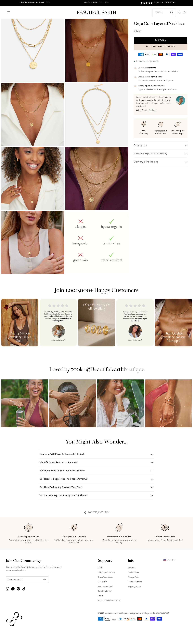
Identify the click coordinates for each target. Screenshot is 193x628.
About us (131, 568)
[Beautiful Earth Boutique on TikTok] (24, 588)
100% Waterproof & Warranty (150, 153)
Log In (100, 596)
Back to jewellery (98, 512)
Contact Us (103, 582)
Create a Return (105, 591)
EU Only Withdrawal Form (109, 600)
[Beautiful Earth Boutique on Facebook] (13, 588)
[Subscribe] (44, 579)
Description (140, 145)
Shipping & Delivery (106, 572)
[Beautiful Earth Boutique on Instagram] (7, 588)
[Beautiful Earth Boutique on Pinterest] (18, 588)
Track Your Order (105, 577)
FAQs (100, 568)
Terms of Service (135, 582)
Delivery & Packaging (146, 162)
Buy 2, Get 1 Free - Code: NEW (160, 47)
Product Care (133, 572)
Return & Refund (105, 587)
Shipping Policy (134, 587)
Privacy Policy (134, 577)
